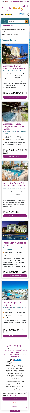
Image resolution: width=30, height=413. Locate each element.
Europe (5, 71)
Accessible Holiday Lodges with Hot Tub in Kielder (14, 126)
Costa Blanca (15, 71)
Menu (4, 22)
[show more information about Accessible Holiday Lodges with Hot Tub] (15, 111)
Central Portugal (18, 247)
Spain (9, 71)
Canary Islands (16, 307)
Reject (14, 402)
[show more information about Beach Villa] (15, 230)
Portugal (10, 247)
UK (4, 131)
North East (14, 131)
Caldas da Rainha (9, 249)
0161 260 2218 (15, 411)
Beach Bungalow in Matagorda (12, 304)
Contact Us (25, 1)
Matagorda (7, 309)
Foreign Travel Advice (14, 3)
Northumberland (22, 131)
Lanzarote (23, 307)
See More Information (15, 97)
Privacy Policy (12, 395)
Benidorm (22, 71)
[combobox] (16, 21)
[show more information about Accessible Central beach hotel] (15, 53)
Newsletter (4, 3)
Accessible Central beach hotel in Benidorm (14, 67)
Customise (15, 406)
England (8, 131)
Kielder (6, 133)
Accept (15, 398)
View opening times (15, 1)
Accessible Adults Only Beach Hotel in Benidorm (15, 184)
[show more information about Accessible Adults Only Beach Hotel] (15, 171)
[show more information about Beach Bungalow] (15, 290)
